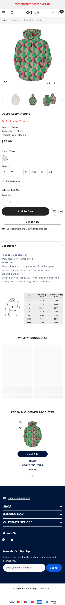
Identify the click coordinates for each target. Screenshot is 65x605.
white (32, 475)
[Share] (61, 212)
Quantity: (7, 195)
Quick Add (32, 454)
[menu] (3, 13)
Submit (54, 567)
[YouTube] (12, 539)
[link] (17, 392)
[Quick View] (20, 427)
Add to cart (25, 211)
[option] (32, 55)
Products (15, 20)
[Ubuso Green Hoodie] (33, 434)
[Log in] (52, 12)
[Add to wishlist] (55, 212)
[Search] (12, 13)
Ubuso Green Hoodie (32, 464)
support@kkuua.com (19, 498)
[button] (54, 83)
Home (4, 20)
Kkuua (15, 127)
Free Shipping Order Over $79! (33, 4)
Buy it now (32, 221)
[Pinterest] (3, 539)
